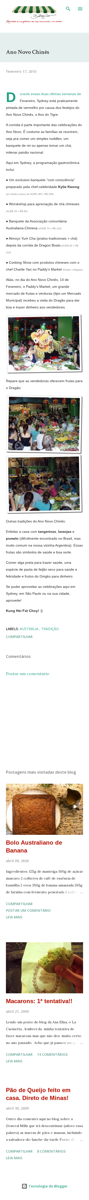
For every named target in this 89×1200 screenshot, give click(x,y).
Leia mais (14, 917)
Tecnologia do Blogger (47, 1186)
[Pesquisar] (68, 9)
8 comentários (51, 1151)
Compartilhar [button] (19, 636)
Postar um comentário (27, 673)
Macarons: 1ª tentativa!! (39, 1001)
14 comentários (52, 1054)
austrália (29, 628)
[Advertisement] (44, 723)
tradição (50, 628)
